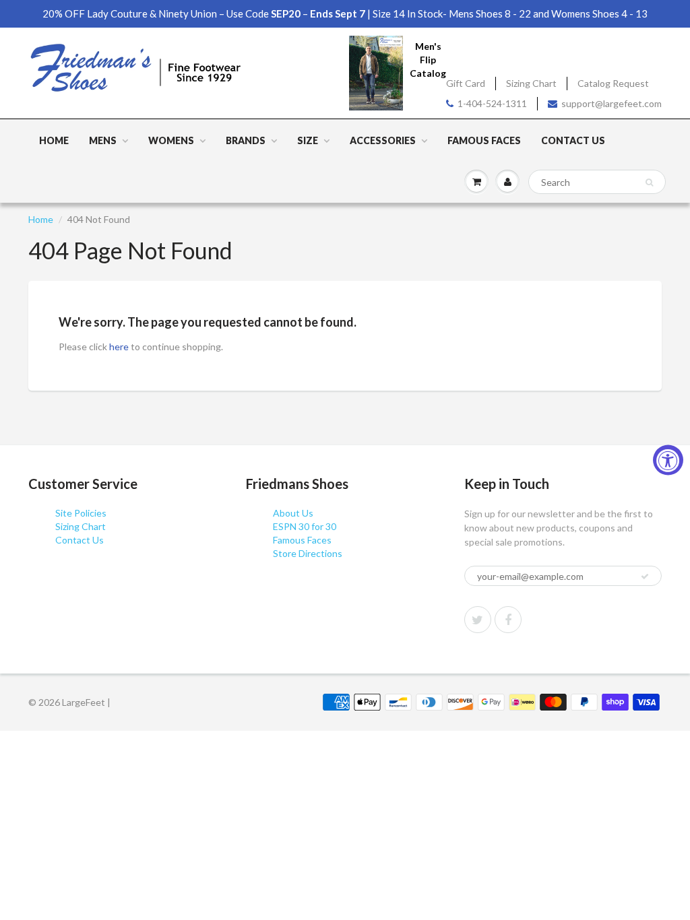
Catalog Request (613, 83)
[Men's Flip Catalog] (376, 72)
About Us (293, 513)
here (119, 346)
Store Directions (307, 553)
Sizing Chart (531, 83)
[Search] (649, 182)
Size (307, 140)
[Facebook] (508, 619)
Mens (103, 140)
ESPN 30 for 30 (304, 526)
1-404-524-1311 (492, 103)
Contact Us (573, 140)
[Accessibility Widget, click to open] (668, 460)
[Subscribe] (645, 576)
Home (54, 140)
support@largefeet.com (611, 103)
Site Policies (80, 513)
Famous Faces (484, 140)
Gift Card (465, 83)
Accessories (383, 140)
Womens (171, 140)
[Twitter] (477, 619)
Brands (245, 140)
